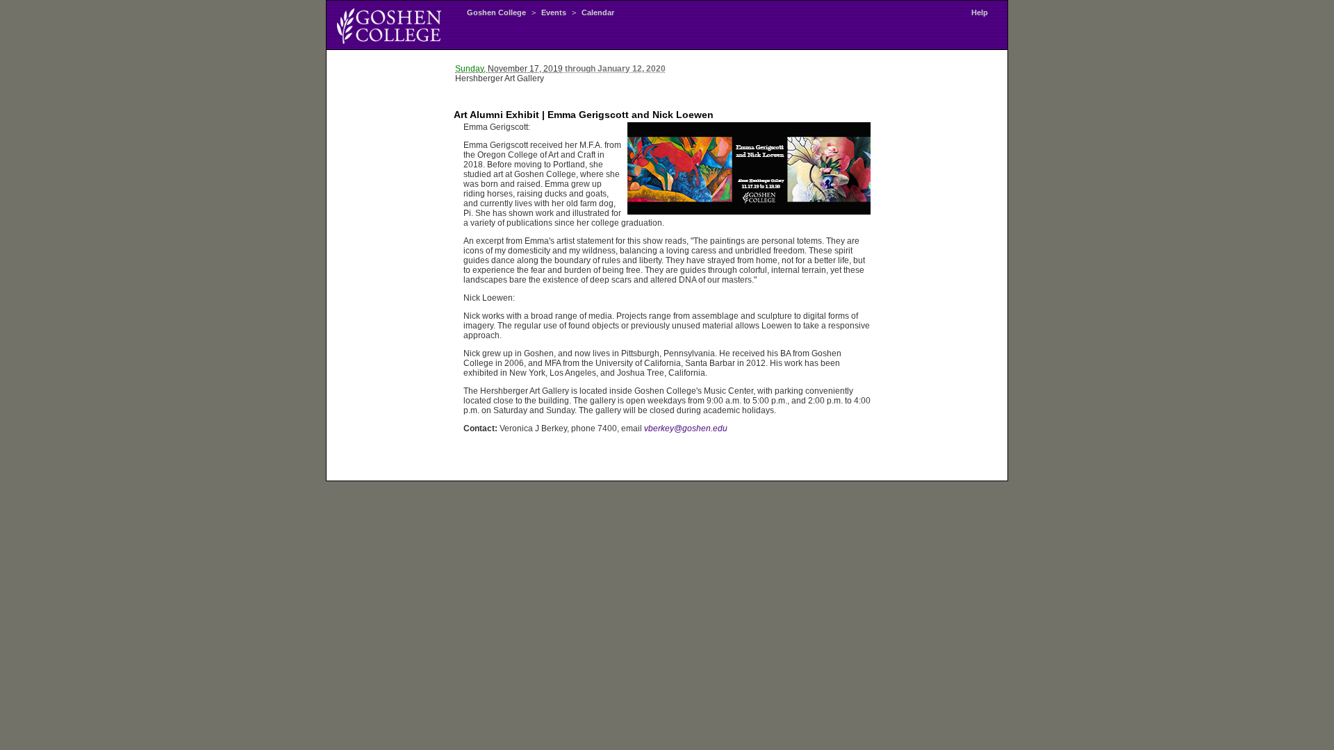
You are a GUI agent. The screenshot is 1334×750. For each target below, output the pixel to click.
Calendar (598, 12)
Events (553, 12)
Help (979, 12)
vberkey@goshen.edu (685, 428)
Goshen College (496, 12)
